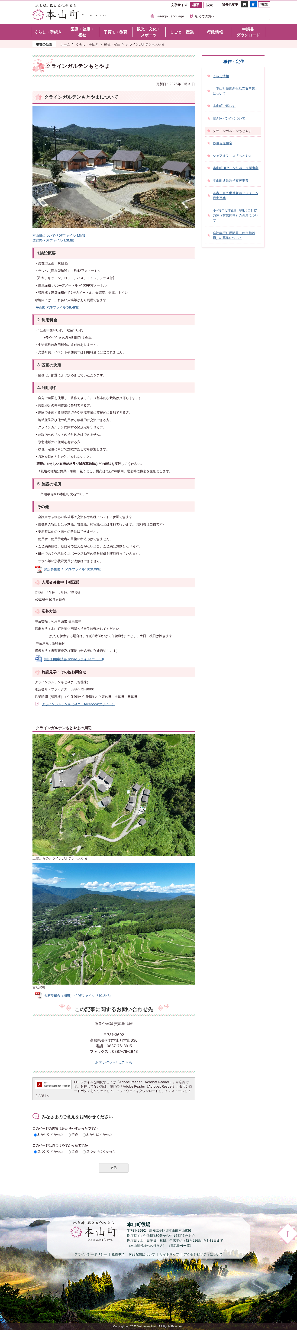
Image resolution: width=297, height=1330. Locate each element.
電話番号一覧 (180, 1245)
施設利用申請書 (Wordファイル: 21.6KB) (74, 659)
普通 (74, 1134)
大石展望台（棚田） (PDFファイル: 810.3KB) (77, 996)
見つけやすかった (50, 1151)
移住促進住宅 (222, 143)
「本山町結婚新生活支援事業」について (235, 90)
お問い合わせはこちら (113, 1062)
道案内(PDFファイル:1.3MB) (53, 240)
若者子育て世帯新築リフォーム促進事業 (235, 195)
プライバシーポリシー (90, 1254)
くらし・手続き (87, 44)
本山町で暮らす (224, 106)
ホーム (65, 44)
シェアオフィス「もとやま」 (234, 156)
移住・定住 (112, 44)
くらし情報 (221, 76)
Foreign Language (170, 16)
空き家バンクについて (229, 118)
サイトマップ (169, 1254)
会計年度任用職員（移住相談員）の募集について (234, 235)
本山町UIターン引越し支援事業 (235, 168)
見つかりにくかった (101, 1151)
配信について (142, 1254)
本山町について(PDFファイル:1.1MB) (59, 235)
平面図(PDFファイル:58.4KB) (57, 307)
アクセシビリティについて (203, 1254)
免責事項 (118, 1254)
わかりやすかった (50, 1134)
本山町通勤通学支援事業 (231, 180)
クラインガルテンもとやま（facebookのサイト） (78, 704)
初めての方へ (205, 16)
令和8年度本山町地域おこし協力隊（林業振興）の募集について (235, 215)
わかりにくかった (99, 1134)
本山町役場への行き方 (146, 1245)
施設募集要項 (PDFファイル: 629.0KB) (72, 569)
